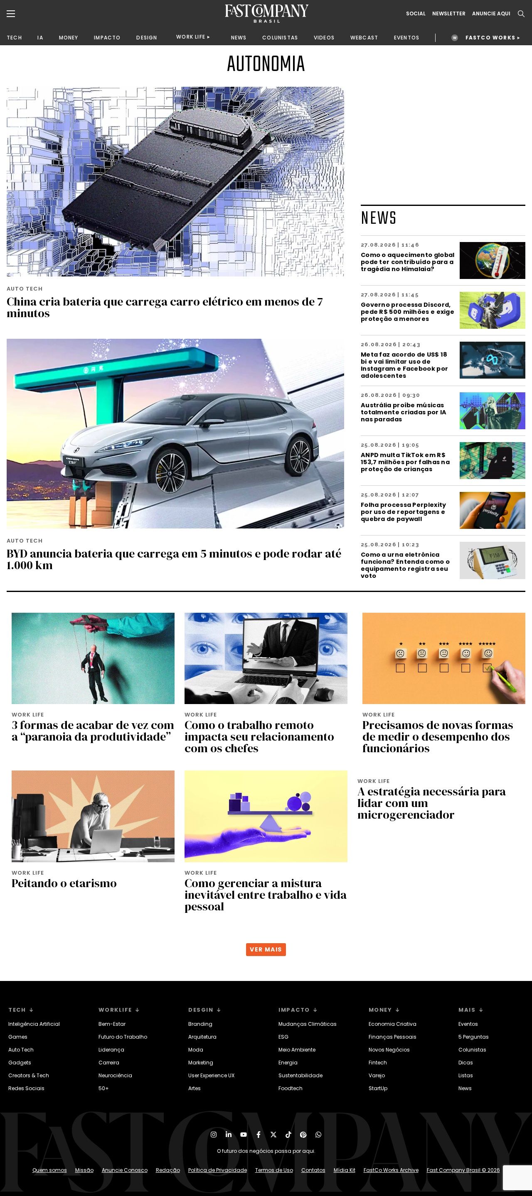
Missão (84, 1170)
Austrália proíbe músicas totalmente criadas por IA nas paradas (404, 412)
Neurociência (115, 1075)
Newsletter (449, 13)
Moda (195, 1050)
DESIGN (146, 37)
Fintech (378, 1062)
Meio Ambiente (296, 1050)
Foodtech (290, 1088)
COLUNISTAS (280, 37)
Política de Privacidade (217, 1170)
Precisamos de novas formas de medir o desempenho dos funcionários (437, 736)
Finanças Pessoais (392, 1037)
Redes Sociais (26, 1088)
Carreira (109, 1062)
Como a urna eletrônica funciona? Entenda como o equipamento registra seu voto (405, 565)
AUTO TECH (25, 289)
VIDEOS (324, 37)
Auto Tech (21, 1050)
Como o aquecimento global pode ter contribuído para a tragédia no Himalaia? (408, 262)
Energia (288, 1062)
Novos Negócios (389, 1050)
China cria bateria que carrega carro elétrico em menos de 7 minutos (165, 307)
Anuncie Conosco (125, 1170)
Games (17, 1037)
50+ (104, 1088)
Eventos (468, 1024)
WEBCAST (364, 37)
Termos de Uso (274, 1170)
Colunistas (472, 1050)
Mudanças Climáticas (307, 1024)
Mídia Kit (344, 1170)
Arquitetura (202, 1037)
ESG (283, 1037)
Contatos (313, 1170)
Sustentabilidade (300, 1075)
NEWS (239, 37)
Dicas (465, 1062)
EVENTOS (406, 37)
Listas (465, 1075)
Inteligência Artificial (34, 1024)
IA (40, 37)
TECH (14, 37)
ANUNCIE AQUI (491, 13)
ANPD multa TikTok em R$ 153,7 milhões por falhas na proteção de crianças (405, 462)
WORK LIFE (190, 36)
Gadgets (19, 1062)
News (465, 1088)
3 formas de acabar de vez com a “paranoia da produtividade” (93, 730)
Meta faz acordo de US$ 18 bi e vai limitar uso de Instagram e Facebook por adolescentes (404, 364)
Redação (168, 1170)
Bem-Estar (112, 1024)
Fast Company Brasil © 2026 (463, 1170)
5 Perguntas (473, 1037)
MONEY (69, 37)
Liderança (111, 1050)
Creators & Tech (28, 1075)
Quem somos (49, 1170)
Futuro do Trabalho (123, 1037)
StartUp (378, 1088)
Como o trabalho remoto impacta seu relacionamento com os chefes (259, 736)
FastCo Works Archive (391, 1170)
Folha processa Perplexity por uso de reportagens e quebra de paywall (403, 512)
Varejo (377, 1075)
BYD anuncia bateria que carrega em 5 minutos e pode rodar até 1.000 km (174, 559)
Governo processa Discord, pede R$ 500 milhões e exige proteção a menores (407, 312)
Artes (194, 1088)
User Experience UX (211, 1075)
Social (416, 13)
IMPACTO (107, 37)
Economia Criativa (392, 1024)
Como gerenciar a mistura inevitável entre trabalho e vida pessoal (266, 894)
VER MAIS (266, 949)
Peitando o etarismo (64, 883)
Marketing (200, 1062)
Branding (200, 1024)
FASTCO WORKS (490, 37)
